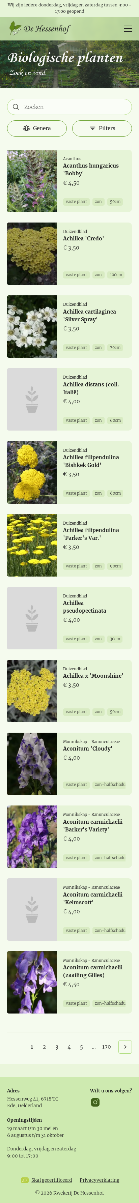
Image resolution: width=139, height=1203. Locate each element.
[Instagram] (95, 1102)
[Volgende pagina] (125, 1047)
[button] (126, 29)
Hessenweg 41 (22, 1099)
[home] (42, 28)
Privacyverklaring (99, 1180)
